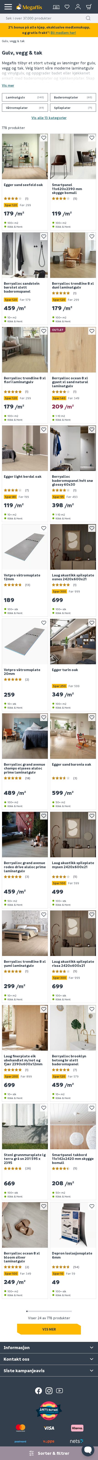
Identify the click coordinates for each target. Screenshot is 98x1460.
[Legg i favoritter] (43, 137)
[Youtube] (59, 1390)
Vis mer (8, 85)
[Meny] (8, 6)
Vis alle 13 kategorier (49, 117)
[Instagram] (49, 1390)
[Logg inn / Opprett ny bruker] (77, 6)
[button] (88, 18)
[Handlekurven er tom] (88, 6)
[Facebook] (38, 1390)
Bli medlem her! (63, 32)
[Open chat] (88, 1450)
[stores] (56, 6)
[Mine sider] (67, 6)
